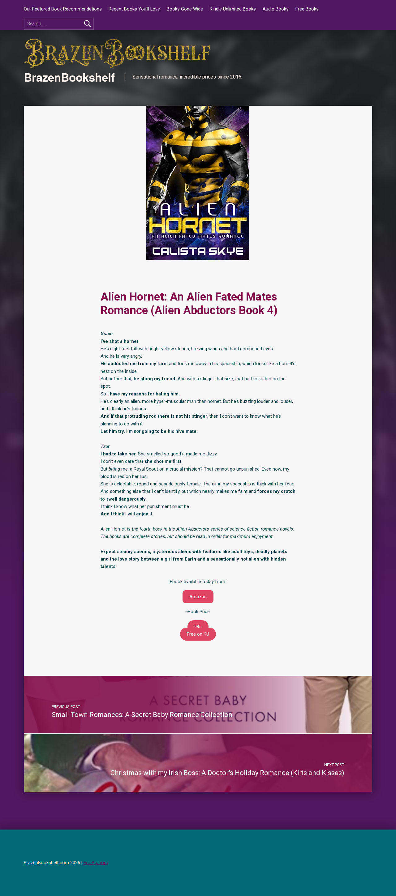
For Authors (96, 862)
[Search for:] (59, 24)
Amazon (198, 596)
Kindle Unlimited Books (233, 9)
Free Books (307, 9)
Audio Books (276, 9)
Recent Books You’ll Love (134, 9)
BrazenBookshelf (69, 77)
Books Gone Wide (185, 9)
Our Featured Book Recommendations (63, 9)
